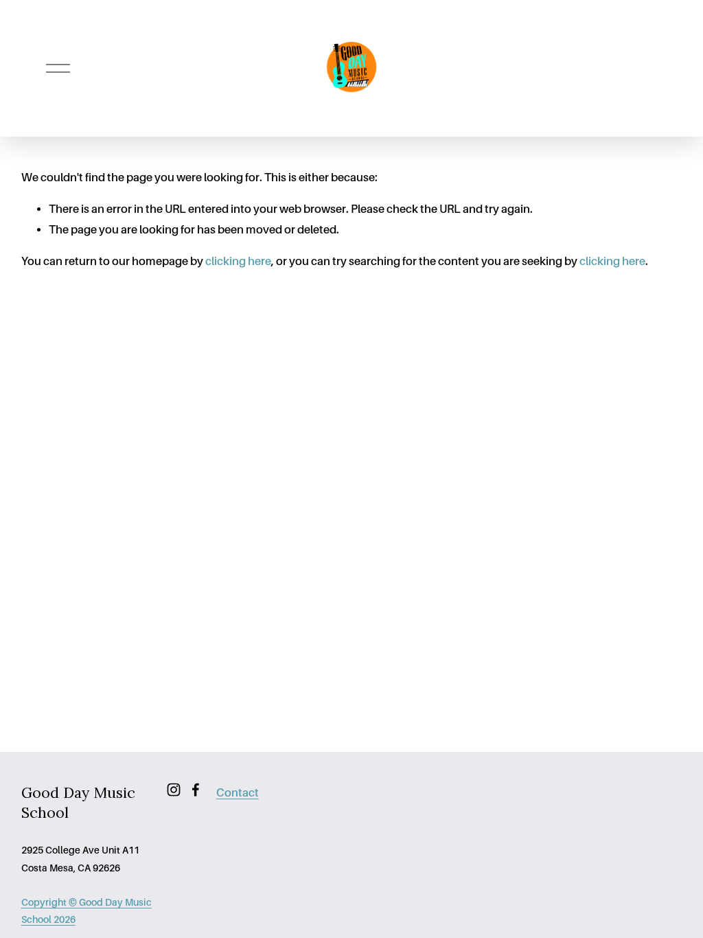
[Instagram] (174, 790)
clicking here (238, 261)
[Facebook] (196, 790)
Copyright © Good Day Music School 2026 (86, 911)
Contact (237, 792)
